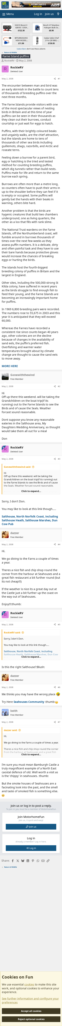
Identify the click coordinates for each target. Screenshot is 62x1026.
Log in (32, 848)
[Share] (55, 79)
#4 (59, 544)
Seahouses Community (29, 702)
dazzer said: (10, 730)
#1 (59, 78)
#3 (59, 458)
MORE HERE (10, 366)
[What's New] (58, 14)
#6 (59, 687)
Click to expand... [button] (31, 491)
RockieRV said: (12, 632)
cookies (29, 984)
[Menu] (8, 14)
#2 (59, 386)
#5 (59, 624)
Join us (32, 826)
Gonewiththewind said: (17, 466)
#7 (59, 722)
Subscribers (21, 49)
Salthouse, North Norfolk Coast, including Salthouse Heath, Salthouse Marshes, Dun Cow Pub (30, 520)
